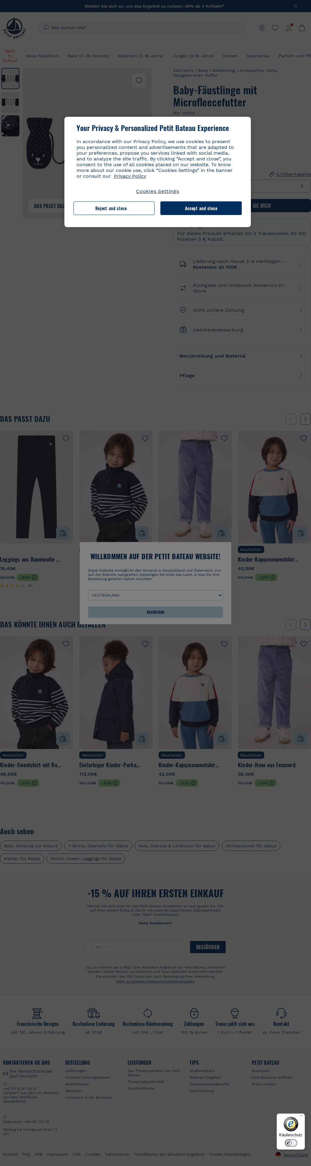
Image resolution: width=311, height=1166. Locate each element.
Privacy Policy (130, 176)
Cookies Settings (157, 191)
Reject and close (111, 208)
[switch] (291, 1143)
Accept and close (201, 208)
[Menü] (301, 1117)
